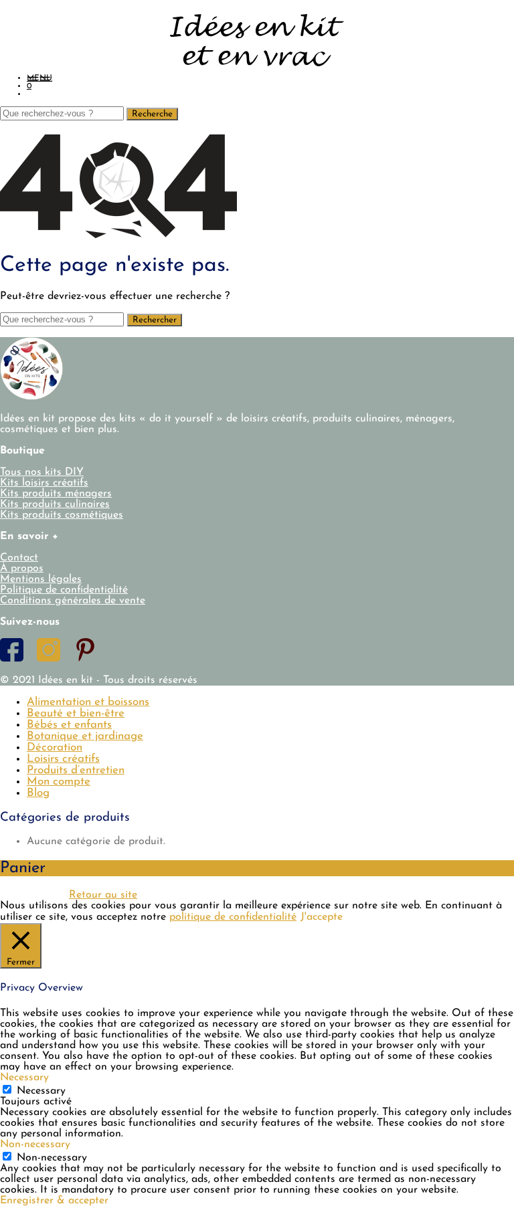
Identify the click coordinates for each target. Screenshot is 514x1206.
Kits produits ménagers (56, 493)
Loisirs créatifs (63, 759)
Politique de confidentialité (64, 590)
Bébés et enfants (69, 724)
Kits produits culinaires (55, 504)
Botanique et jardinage (85, 736)
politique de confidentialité (232, 917)
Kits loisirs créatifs (44, 483)
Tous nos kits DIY (42, 472)
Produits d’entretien (75, 770)
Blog (38, 793)
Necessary (41, 1091)
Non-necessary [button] (35, 1144)
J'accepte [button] (322, 917)
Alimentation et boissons (88, 702)
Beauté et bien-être (75, 713)
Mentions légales (41, 579)
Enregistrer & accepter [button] (54, 1200)
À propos (22, 568)
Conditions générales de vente (72, 600)
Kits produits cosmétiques (61, 515)
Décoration (54, 747)
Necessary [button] (24, 1077)
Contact (19, 557)
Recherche (152, 114)
